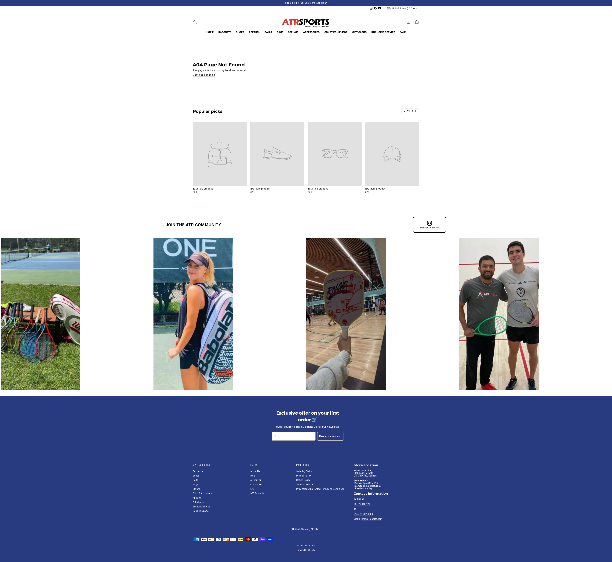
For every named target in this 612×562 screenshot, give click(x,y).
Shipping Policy (304, 471)
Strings (293, 32)
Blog (252, 475)
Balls (268, 32)
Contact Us (256, 484)
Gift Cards (359, 32)
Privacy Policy (303, 475)
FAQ (252, 489)
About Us (255, 471)
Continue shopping (204, 74)
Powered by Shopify (306, 550)
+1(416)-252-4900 (363, 514)
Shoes (240, 32)
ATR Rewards (257, 493)
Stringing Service (383, 32)
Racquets (224, 32)
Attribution (256, 480)
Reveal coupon (330, 436)
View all (410, 111)
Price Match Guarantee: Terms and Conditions (320, 489)
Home (210, 32)
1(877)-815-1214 (363, 504)
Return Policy (303, 480)
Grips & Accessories (203, 493)
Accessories (311, 32)
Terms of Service (304, 484)
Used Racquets (200, 511)
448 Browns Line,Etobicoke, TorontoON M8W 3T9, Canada (365, 473)
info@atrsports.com (371, 519)
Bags (280, 32)
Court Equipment (335, 32)
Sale (403, 32)
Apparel (254, 32)
